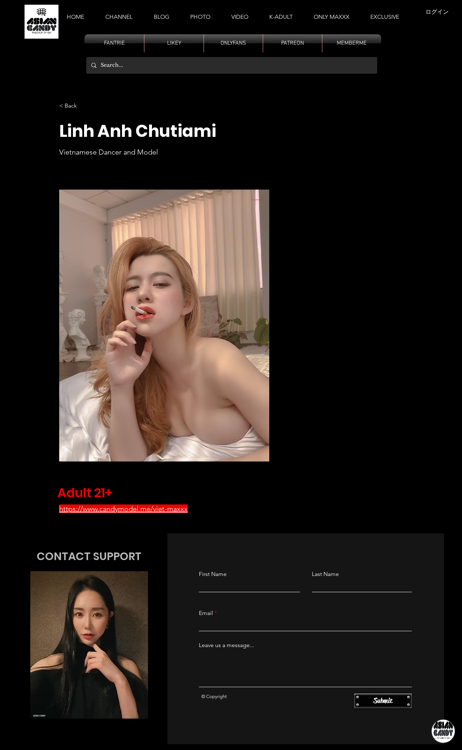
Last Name (325, 574)
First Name (213, 574)
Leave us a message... (226, 645)
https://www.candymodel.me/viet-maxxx (123, 508)
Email (206, 613)
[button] (281, 14)
